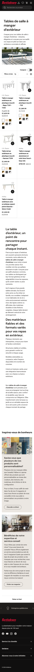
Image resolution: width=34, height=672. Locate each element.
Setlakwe (8, 667)
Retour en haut (17, 599)
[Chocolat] (10, 120)
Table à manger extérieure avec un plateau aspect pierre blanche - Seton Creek (8, 204)
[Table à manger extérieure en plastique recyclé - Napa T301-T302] (8, 86)
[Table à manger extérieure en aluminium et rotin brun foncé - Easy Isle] (25, 139)
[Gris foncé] (6, 124)
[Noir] (3, 127)
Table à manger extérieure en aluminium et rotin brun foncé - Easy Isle (25, 156)
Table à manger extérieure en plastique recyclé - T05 (25, 101)
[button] (27, 3)
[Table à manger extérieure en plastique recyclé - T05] (25, 86)
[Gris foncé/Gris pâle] (10, 124)
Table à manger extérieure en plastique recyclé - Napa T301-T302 (8, 103)
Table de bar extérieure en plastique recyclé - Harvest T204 (8, 154)
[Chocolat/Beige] (3, 124)
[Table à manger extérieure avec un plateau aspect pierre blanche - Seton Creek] (8, 187)
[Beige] (6, 120)
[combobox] (17, 8)
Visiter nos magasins (13, 584)
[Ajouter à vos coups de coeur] (12, 82)
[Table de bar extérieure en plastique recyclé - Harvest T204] (8, 139)
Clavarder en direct (13, 507)
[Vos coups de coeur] (23, 3)
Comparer (23, 70)
